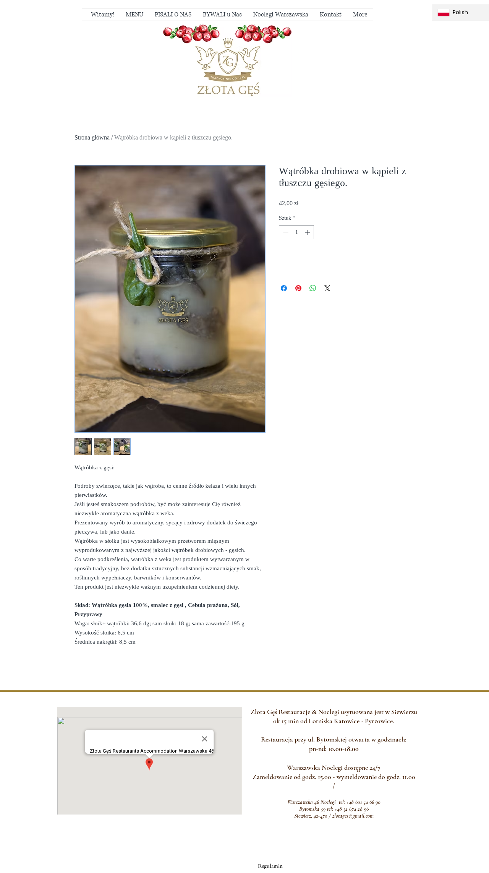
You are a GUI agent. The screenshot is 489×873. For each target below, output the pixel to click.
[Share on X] (327, 288)
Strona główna (92, 137)
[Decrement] (285, 232)
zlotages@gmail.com (353, 815)
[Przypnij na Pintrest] (298, 288)
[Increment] (308, 232)
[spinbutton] (296, 232)
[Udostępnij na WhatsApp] (312, 288)
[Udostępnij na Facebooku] (283, 288)
